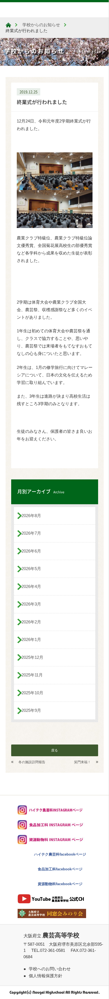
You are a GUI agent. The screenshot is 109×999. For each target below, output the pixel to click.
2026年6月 (31, 551)
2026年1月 (31, 639)
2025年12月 (32, 657)
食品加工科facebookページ (60, 869)
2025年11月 (32, 675)
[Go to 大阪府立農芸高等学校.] (8, 25)
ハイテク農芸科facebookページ (60, 854)
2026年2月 (31, 621)
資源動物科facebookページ (60, 884)
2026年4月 (31, 586)
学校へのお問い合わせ (50, 968)
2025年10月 (32, 692)
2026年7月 (31, 533)
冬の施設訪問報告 (31, 762)
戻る (54, 750)
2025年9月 (31, 710)
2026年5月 (31, 568)
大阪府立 (51, 935)
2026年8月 (31, 515)
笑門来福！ (82, 762)
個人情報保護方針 (45, 975)
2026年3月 (31, 604)
